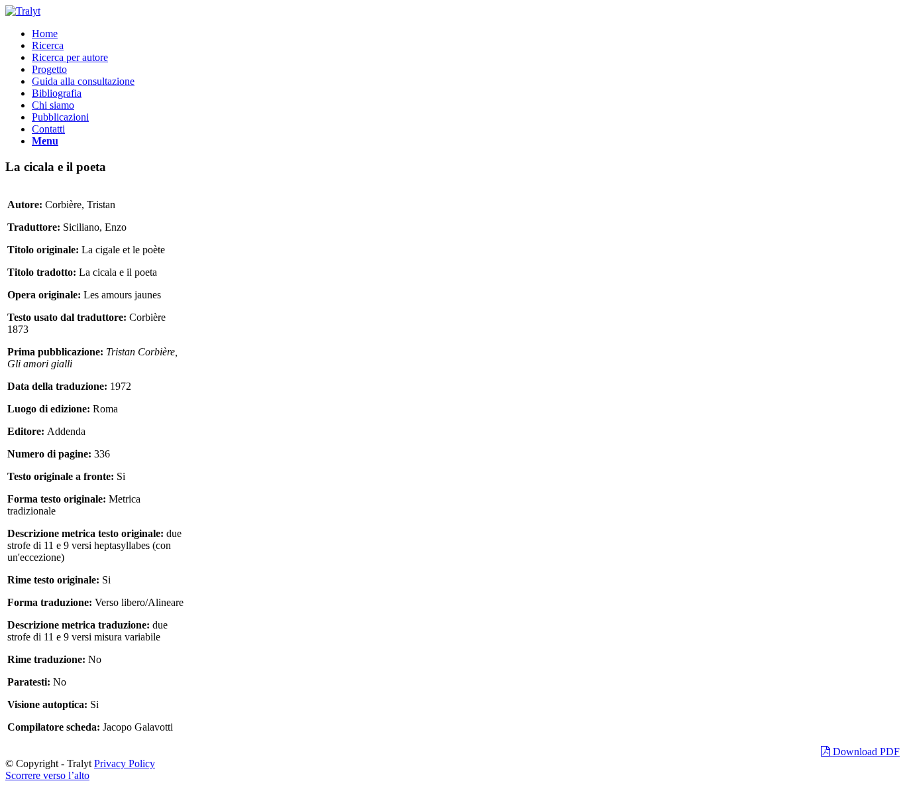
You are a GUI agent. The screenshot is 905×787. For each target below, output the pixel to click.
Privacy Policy (124, 763)
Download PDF (865, 751)
